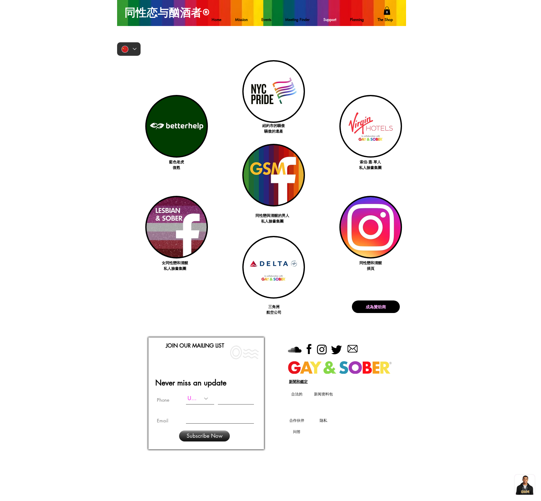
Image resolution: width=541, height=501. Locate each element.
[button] (387, 11)
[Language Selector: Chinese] (129, 49)
